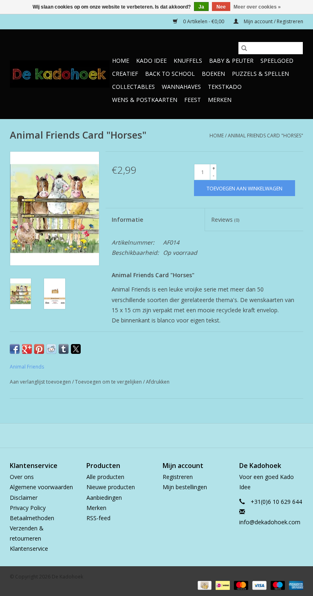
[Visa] (258, 584)
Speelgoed (276, 60)
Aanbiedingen (104, 497)
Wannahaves (181, 87)
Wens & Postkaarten (144, 100)
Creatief (125, 73)
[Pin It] (39, 349)
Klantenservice (29, 548)
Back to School (170, 73)
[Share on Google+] (27, 349)
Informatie (127, 219)
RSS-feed (98, 518)
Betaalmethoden (32, 518)
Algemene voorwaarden (41, 487)
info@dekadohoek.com (269, 522)
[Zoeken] (244, 48)
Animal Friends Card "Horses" (265, 135)
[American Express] (294, 584)
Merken (219, 100)
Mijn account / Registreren (272, 21)
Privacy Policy (28, 508)
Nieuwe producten (110, 487)
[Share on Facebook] (15, 349)
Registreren (178, 477)
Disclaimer (23, 497)
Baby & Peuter (231, 60)
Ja (201, 7)
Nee (221, 7)
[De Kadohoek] (60, 74)
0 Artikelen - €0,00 (203, 21)
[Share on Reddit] (51, 349)
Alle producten (105, 477)
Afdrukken (158, 381)
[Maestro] (277, 584)
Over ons (22, 477)
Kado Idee (151, 60)
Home (120, 60)
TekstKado (225, 87)
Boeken (213, 73)
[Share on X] (76, 349)
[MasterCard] (240, 584)
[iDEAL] (222, 584)
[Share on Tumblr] (63, 349)
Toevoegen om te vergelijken (109, 381)
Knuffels (188, 60)
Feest (192, 100)
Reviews (225, 219)
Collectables (133, 87)
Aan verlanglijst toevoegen (41, 381)
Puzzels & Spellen (260, 73)
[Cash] (204, 584)
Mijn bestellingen (185, 487)
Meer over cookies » (257, 7)
